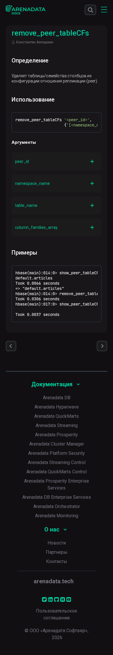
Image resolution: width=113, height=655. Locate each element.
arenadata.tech (54, 581)
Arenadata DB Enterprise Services (56, 497)
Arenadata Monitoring (56, 515)
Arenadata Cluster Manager (56, 444)
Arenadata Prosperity (56, 434)
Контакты (56, 561)
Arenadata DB (56, 397)
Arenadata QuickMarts (56, 416)
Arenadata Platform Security (56, 453)
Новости (57, 543)
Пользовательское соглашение (56, 614)
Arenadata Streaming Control (56, 462)
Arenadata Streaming (57, 425)
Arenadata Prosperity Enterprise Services (56, 484)
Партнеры (57, 552)
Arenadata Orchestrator (56, 506)
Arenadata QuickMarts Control (56, 471)
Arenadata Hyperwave (56, 407)
